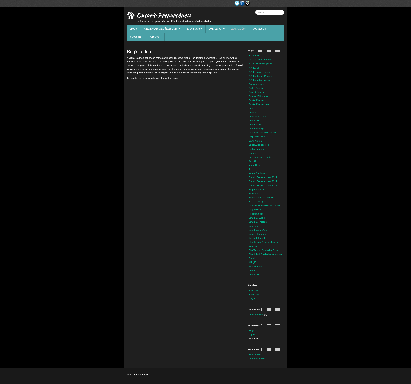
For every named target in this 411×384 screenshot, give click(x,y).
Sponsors (136, 36)
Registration (238, 28)
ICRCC (252, 161)
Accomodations (256, 84)
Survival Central (257, 238)
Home (134, 28)
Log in (252, 334)
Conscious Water (257, 116)
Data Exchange (256, 128)
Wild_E (252, 262)
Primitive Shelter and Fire (261, 197)
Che (251, 108)
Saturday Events (257, 217)
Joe (250, 169)
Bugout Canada (257, 92)
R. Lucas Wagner (257, 201)
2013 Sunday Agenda (260, 59)
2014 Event (194, 28)
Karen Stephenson (258, 173)
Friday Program (257, 149)
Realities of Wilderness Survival (264, 205)
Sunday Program (257, 234)
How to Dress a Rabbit (260, 157)
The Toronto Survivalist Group (264, 250)
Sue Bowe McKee (258, 230)
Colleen (252, 112)
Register (253, 330)
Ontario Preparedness (163, 16)
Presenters (254, 193)
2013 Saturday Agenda (260, 63)
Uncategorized (256, 314)
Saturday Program (258, 221)
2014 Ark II (254, 68)
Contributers (255, 124)
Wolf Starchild (256, 266)
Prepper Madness (258, 189)
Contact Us (259, 28)
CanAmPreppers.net (259, 104)
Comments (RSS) (258, 358)
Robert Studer (256, 213)
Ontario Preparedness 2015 (161, 28)
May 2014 (254, 298)
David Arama (255, 140)
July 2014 (253, 290)
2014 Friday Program (259, 72)
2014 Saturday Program (261, 76)
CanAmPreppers (257, 100)
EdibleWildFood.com (259, 144)
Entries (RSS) (255, 354)
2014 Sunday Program (260, 80)
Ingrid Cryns (255, 165)
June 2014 (254, 294)
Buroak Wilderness (258, 96)
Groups (155, 36)
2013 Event (216, 28)
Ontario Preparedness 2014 (263, 177)
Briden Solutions (257, 88)
